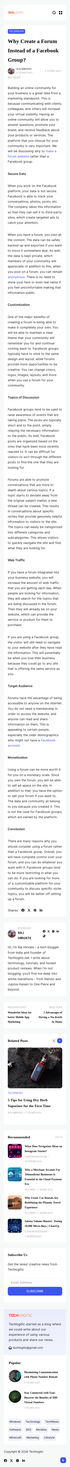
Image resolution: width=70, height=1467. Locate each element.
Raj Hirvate (24, 69)
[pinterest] (35, 910)
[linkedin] (41, 910)
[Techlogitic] (15, 12)
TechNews (16, 31)
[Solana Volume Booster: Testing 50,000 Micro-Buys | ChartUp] (15, 1226)
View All (58, 1137)
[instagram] (53, 931)
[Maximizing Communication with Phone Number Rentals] (15, 1376)
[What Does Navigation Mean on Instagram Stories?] (15, 1151)
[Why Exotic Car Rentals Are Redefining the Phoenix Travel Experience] (15, 1202)
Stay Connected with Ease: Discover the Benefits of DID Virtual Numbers (40, 1397)
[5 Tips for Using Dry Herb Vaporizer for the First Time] (35, 1068)
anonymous (16, 277)
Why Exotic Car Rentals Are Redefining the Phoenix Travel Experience (42, 1202)
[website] (44, 936)
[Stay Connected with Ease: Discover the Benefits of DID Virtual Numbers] (15, 1396)
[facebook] (22, 910)
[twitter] (29, 910)
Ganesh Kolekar (36, 1156)
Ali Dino (30, 1189)
